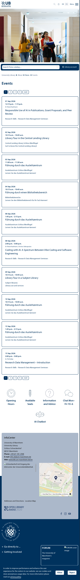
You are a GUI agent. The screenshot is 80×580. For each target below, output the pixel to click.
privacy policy (15, 577)
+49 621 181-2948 (17, 454)
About (20, 75)
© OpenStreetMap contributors (60, 494)
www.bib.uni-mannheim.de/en (21, 460)
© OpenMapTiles (46, 494)
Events (35, 75)
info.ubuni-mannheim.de (20, 457)
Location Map (30, 501)
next (25, 92)
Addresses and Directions (14, 501)
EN (67, 4)
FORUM (46, 548)
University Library (8, 75)
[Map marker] (55, 478)
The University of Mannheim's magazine (48, 556)
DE (63, 4)
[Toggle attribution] (70, 494)
